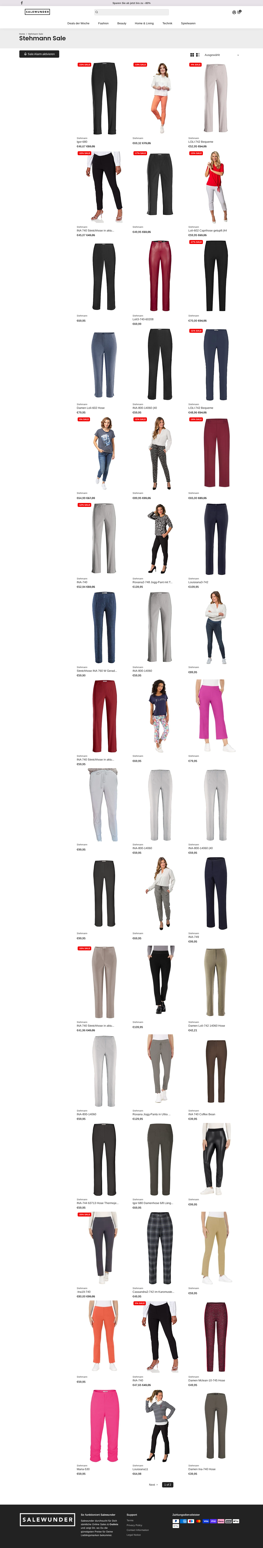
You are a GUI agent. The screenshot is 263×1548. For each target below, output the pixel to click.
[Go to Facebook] (22, 3)
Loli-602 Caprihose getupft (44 (207, 230)
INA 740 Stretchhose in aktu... (95, 230)
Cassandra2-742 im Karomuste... (153, 1291)
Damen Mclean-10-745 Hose (206, 1380)
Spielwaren (188, 23)
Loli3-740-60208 (143, 319)
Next (152, 1484)
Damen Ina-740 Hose (202, 1469)
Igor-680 (82, 141)
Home (22, 34)
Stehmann (82, 138)
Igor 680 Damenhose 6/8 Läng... (153, 1203)
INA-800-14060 (142, 670)
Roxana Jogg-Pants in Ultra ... (152, 1114)
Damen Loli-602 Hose (91, 407)
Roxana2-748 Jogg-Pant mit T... (152, 582)
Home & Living (144, 23)
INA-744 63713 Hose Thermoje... (98, 1203)
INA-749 (193, 936)
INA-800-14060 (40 (145, 407)
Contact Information (138, 1530)
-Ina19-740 (84, 1291)
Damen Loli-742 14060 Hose (206, 1025)
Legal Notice (134, 1535)
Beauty (121, 23)
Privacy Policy (134, 1525)
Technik (167, 23)
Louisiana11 (140, 1469)
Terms (130, 1520)
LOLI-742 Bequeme (200, 141)
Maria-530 (83, 1469)
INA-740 (82, 582)
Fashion (103, 23)
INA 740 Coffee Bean (201, 1114)
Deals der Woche (78, 23)
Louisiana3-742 (198, 582)
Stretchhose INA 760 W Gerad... (97, 670)
